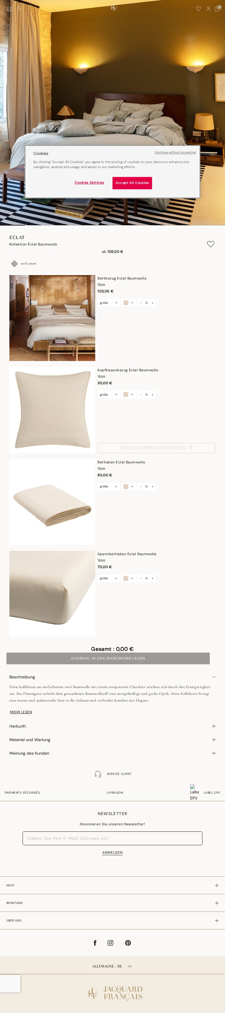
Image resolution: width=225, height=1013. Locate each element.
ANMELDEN (112, 852)
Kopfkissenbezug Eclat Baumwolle (128, 370)
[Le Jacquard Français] (112, 989)
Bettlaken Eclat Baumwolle (121, 462)
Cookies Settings (89, 182)
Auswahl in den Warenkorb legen (108, 658)
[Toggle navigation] (10, 9)
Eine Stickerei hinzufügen (153, 447)
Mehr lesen (21, 712)
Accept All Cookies (132, 183)
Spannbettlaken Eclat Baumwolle (127, 554)
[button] (209, 9)
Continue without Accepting (175, 152)
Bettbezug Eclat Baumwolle (122, 278)
